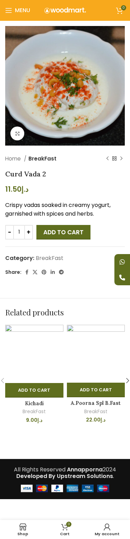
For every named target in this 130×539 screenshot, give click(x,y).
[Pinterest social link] (44, 272)
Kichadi (34, 403)
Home (13, 158)
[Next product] (121, 158)
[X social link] (35, 272)
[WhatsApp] (122, 262)
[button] (34, 390)
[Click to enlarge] (17, 133)
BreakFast (42, 158)
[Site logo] (65, 10)
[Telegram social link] (61, 272)
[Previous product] (107, 158)
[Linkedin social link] (53, 272)
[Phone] (122, 277)
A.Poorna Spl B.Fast (96, 403)
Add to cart (63, 232)
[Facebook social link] (27, 272)
